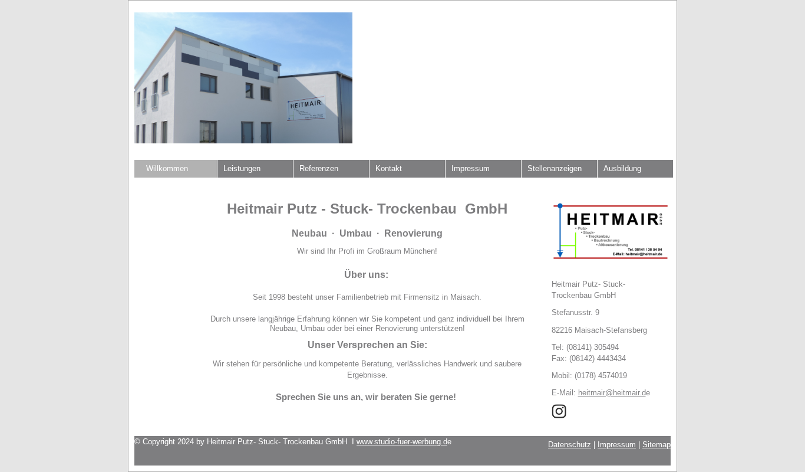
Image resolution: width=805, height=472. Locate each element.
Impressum (617, 444)
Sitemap (656, 444)
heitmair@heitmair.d (612, 392)
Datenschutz (569, 444)
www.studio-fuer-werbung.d (402, 441)
